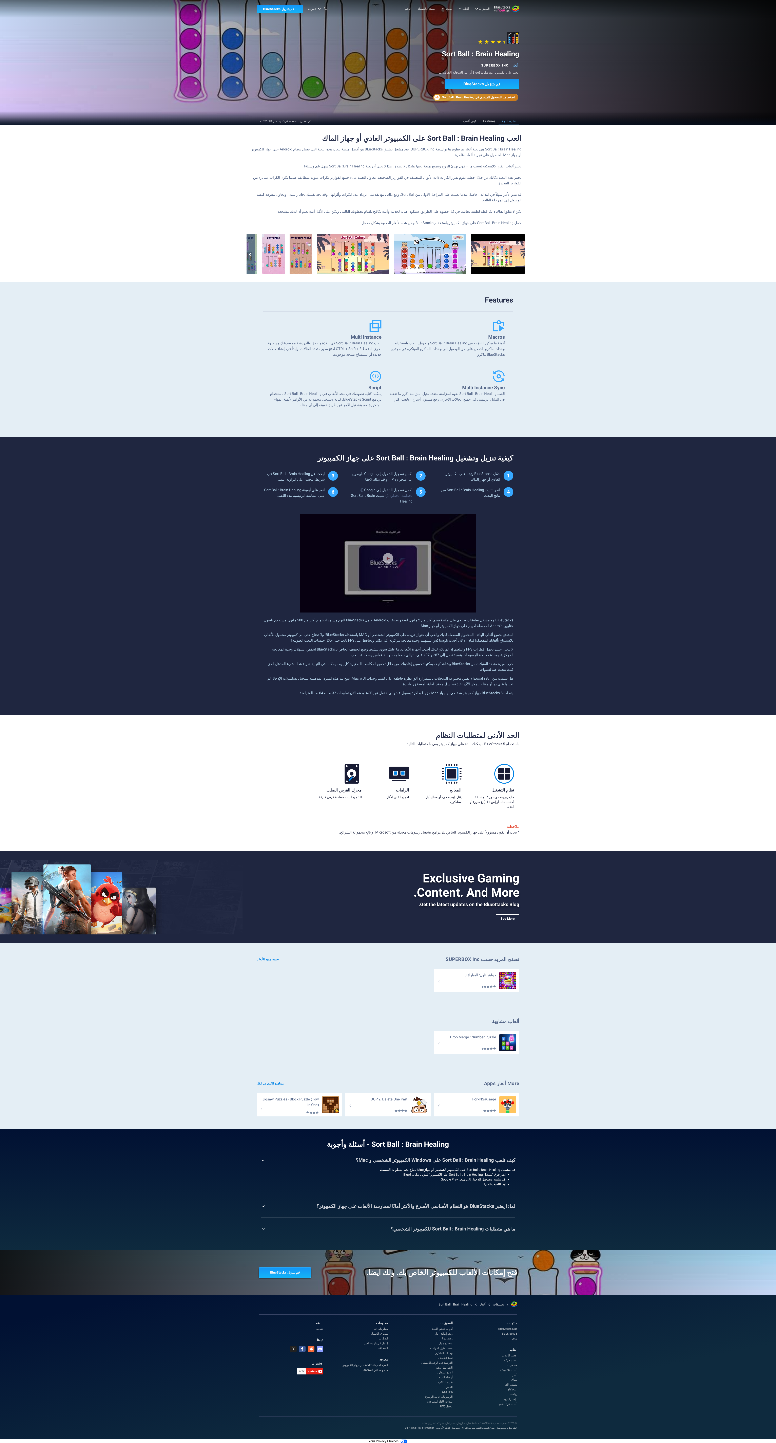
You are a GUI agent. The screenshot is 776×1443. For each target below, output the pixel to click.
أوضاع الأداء (446, 1377)
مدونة (448, 8)
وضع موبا (447, 1338)
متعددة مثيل (446, 1343)
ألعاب (465, 8)
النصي (449, 1387)
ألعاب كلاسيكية (508, 1370)
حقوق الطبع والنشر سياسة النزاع (478, 1427)
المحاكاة (512, 1389)
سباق (514, 1379)
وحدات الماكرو (444, 1353)
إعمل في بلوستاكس (376, 1343)
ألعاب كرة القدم (508, 1404)
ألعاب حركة (510, 1360)
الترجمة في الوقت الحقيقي (437, 1362)
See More (508, 918)
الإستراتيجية (510, 1399)
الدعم (408, 8)
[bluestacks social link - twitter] (293, 1349)
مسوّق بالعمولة (426, 8)
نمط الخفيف (445, 1357)
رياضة (513, 1394)
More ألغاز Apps (501, 1083)
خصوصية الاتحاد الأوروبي (448, 1427)
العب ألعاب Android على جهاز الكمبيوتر (365, 1365)
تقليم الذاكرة (445, 1382)
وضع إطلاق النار (444, 1333)
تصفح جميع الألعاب (268, 959)
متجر (514, 1338)
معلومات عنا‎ (381, 1328)
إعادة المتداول (444, 1372)
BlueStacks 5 (509, 1333)
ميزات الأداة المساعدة (440, 1401)
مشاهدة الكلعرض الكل (270, 1083)
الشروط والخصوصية (507, 1427)
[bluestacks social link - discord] (320, 1349)
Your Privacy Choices (384, 1441)
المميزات (484, 8)
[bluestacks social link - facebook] (302, 1349)
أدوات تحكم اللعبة (442, 1328)
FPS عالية (447, 1391)
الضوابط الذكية (444, 1367)
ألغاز (515, 65)
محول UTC (446, 1406)
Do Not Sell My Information (419, 1427)
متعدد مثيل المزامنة (441, 1348)
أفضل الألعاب (509, 1355)
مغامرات (512, 1365)
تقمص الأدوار (509, 1384)
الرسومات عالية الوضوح (439, 1396)
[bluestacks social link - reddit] (311, 1349)
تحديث (319, 1328)
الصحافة (383, 1348)
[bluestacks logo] (506, 9)
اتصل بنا (383, 1338)
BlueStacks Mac (507, 1328)
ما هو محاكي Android (375, 1370)
